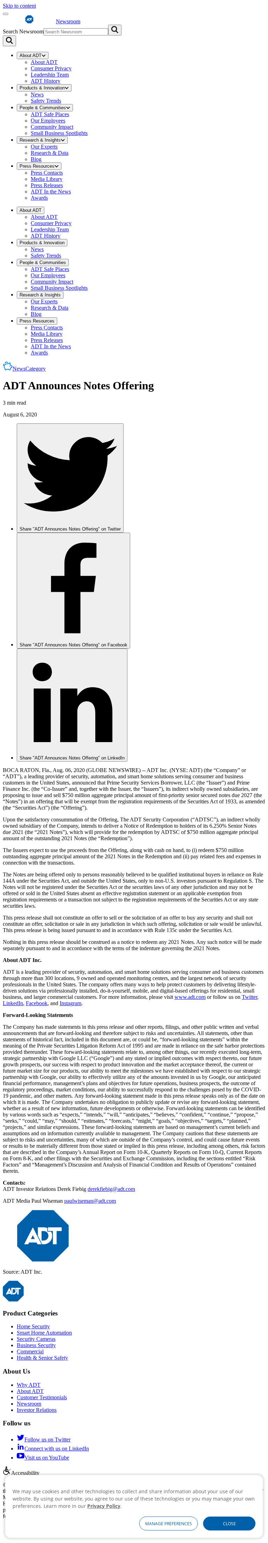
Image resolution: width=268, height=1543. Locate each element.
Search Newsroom (23, 31)
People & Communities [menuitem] (43, 107)
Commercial (30, 1351)
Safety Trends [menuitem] (46, 101)
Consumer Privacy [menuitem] (51, 68)
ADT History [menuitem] (45, 81)
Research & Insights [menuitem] (40, 140)
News (29, 369)
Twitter (249, 997)
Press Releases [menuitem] (47, 185)
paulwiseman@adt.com (90, 1201)
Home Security (33, 1326)
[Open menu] (5, 14)
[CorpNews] (13, 1300)
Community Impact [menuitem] (52, 127)
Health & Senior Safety (42, 1358)
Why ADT (28, 1385)
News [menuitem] (37, 94)
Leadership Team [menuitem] (50, 75)
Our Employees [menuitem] (48, 121)
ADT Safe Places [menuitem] (50, 114)
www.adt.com (190, 997)
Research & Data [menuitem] (49, 153)
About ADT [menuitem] (31, 55)
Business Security (36, 1345)
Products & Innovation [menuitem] (42, 87)
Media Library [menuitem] (46, 179)
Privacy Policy (103, 1506)
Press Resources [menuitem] (37, 166)
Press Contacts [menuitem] (47, 173)
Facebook (36, 1003)
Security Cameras (36, 1339)
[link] (70, 478)
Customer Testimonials (42, 1397)
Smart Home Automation (44, 1333)
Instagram (70, 1003)
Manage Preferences (168, 1524)
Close (229, 1524)
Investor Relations (37, 1410)
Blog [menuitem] (36, 159)
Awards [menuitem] (39, 198)
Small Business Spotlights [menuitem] (59, 133)
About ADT (30, 1391)
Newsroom (29, 1404)
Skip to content (19, 6)
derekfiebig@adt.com (111, 1189)
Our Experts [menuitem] (44, 147)
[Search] (9, 40)
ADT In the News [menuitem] (51, 191)
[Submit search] (114, 30)
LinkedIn (13, 1003)
